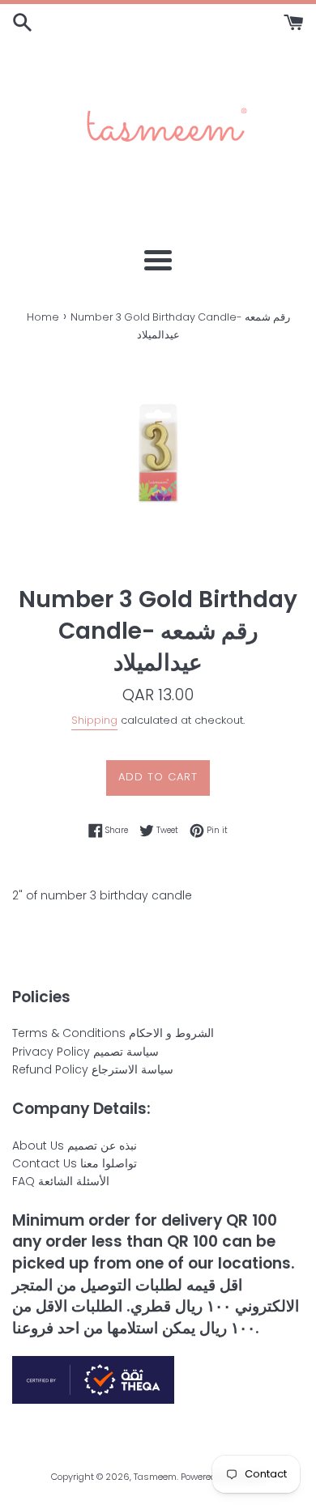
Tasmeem (155, 1476)
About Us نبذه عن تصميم (74, 1145)
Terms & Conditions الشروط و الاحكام (113, 1033)
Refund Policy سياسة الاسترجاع (92, 1069)
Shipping (94, 720)
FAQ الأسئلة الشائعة (60, 1181)
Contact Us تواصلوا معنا (74, 1163)
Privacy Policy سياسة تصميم (85, 1052)
